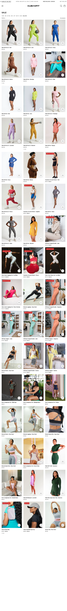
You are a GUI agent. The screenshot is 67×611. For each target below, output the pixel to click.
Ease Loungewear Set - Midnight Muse (31, 402)
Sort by (3, 18)
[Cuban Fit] (33, 6)
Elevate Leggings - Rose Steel (30, 434)
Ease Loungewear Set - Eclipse (52, 402)
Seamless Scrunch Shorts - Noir (52, 179)
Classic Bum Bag (5, 529)
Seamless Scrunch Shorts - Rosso (31, 275)
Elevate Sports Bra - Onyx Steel (52, 434)
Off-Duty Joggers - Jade (7, 338)
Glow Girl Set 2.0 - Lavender (8, 145)
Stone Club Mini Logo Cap (29, 529)
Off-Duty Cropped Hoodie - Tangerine (53, 307)
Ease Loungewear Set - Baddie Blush (10, 497)
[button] (61, 6)
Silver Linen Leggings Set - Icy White (10, 275)
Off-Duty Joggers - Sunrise (51, 370)
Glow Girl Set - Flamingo (28, 79)
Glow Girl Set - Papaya (50, 145)
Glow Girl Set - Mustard (28, 243)
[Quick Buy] (19, 43)
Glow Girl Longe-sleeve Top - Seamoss (53, 497)
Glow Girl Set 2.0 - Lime (28, 47)
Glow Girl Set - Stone (49, 211)
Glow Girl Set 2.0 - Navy (50, 47)
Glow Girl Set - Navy (6, 179)
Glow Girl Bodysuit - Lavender (30, 497)
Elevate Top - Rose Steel (50, 529)
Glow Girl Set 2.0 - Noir (6, 47)
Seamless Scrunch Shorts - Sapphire (31, 211)
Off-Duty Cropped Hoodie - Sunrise (31, 370)
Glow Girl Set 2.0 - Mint (50, 79)
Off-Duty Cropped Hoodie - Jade (30, 338)
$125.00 (3, 49)
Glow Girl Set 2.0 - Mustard (29, 145)
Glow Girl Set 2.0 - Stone (7, 243)
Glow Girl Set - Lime (27, 113)
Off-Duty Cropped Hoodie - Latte (52, 243)
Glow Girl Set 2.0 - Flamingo (51, 113)
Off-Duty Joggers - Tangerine (51, 338)
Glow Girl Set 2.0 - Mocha (7, 79)
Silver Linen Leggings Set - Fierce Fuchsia (11, 307)
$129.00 (25, 81)
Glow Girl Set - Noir (6, 113)
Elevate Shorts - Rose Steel (8, 434)
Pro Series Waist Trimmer (7, 598)
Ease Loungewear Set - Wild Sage (9, 402)
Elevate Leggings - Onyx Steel (30, 307)
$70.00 (24, 308)
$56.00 (3, 404)
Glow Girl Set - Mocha (28, 179)
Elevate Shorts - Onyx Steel (8, 370)
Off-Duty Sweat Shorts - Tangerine (52, 598)
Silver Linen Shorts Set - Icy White (52, 275)
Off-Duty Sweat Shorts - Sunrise (30, 598)
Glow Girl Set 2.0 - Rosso (7, 211)
